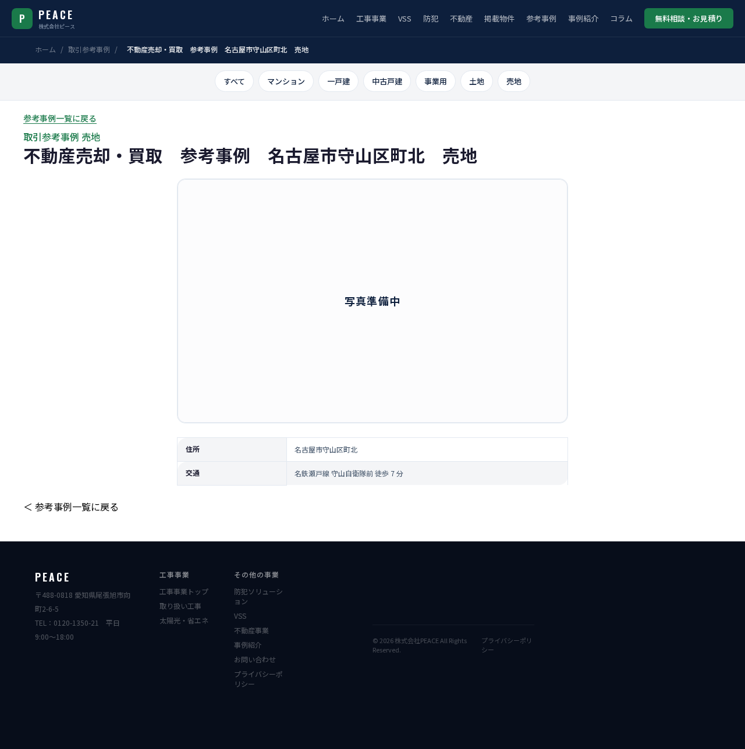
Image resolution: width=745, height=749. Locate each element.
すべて (234, 81)
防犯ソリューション (258, 596)
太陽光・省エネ (183, 620)
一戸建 (338, 81)
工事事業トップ (183, 591)
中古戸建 (387, 81)
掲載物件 (499, 18)
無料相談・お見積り (689, 18)
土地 (476, 81)
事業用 (435, 81)
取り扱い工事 (180, 606)
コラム (621, 18)
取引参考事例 (89, 49)
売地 (514, 81)
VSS (404, 18)
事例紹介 (583, 18)
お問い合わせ (255, 659)
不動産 (461, 18)
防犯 (430, 18)
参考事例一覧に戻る (60, 118)
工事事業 (371, 18)
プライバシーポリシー (258, 679)
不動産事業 (251, 630)
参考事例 (541, 18)
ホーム (333, 18)
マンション (286, 81)
